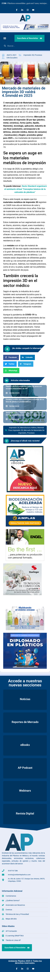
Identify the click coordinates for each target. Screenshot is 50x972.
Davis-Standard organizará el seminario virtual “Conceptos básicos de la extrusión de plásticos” (25, 189)
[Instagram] (28, 10)
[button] (5, 38)
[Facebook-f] (17, 10)
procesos (30, 433)
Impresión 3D (28, 55)
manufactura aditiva (28, 428)
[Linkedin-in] (22, 10)
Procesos (38, 55)
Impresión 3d (14, 428)
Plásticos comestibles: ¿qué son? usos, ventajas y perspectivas (26, 3)
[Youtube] (33, 10)
